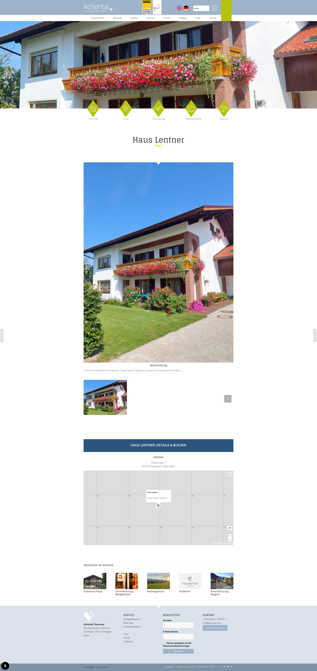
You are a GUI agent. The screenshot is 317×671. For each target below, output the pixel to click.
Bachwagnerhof (155, 591)
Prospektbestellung (193, 119)
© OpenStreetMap (228, 544)
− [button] (230, 539)
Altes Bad (128, 622)
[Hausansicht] (124, 412)
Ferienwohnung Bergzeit (219, 592)
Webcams (224, 119)
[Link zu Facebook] (220, 667)
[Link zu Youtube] (228, 667)
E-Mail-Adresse (170, 631)
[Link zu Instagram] (224, 667)
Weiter (228, 398)
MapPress (214, 544)
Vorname (167, 620)
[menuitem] (97, 18)
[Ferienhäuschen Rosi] (2, 335)
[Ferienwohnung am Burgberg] (315, 335)
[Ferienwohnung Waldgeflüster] (126, 581)
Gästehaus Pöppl (93, 591)
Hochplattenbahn (131, 626)
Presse (126, 637)
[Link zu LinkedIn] (231, 667)
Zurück (89, 398)
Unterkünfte (93, 119)
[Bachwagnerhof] (158, 581)
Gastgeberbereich (131, 619)
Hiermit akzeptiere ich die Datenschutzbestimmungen (177, 644)
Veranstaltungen (159, 119)
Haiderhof (184, 591)
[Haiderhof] (190, 581)
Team (126, 634)
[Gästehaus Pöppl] (95, 581)
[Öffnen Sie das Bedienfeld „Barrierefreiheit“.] (5, 666)
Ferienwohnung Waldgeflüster (124, 592)
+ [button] (230, 535)
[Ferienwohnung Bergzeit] (222, 581)
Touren (126, 119)
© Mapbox (221, 544)
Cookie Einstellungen (215, 627)
